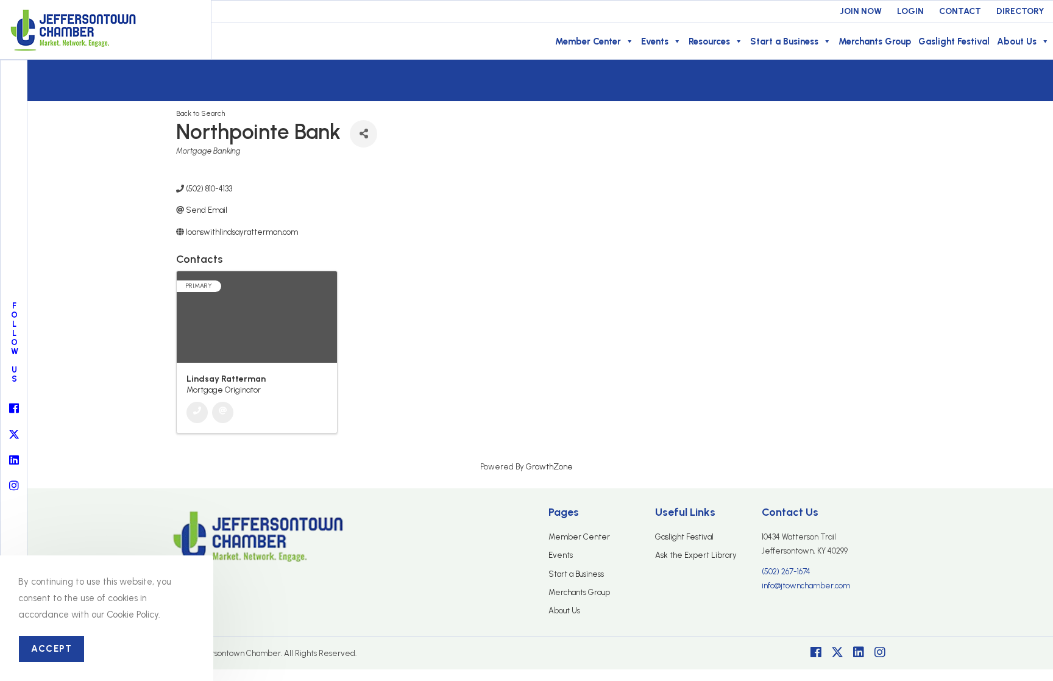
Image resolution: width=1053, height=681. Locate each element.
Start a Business (784, 41)
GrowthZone (549, 466)
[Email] (222, 412)
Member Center (588, 41)
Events (654, 41)
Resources (709, 41)
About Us (1017, 41)
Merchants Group (874, 41)
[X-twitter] (837, 652)
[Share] (363, 134)
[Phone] (197, 412)
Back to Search (200, 113)
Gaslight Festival (954, 41)
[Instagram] (880, 652)
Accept (51, 648)
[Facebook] (816, 652)
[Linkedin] (859, 652)
